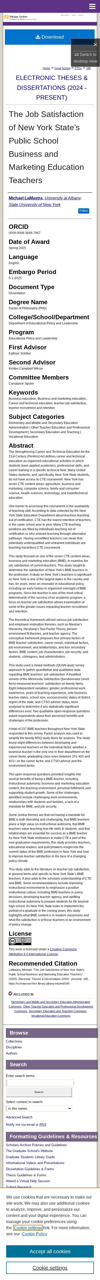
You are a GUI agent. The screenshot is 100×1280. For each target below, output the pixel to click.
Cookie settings (28, 1228)
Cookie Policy (34, 1234)
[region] (50, 1234)
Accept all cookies (50, 1251)
